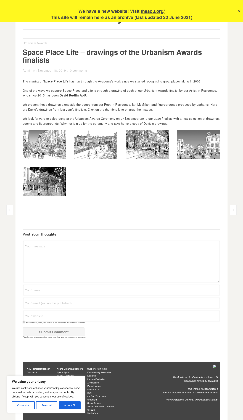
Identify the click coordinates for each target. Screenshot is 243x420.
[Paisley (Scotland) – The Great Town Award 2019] (95, 169)
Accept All (69, 405)
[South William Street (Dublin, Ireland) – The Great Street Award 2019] (147, 195)
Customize (23, 405)
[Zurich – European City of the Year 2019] (147, 144)
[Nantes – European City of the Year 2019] (95, 144)
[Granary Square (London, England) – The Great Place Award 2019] (190, 195)
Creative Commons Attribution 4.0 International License (189, 392)
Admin (27, 70)
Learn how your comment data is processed (69, 337)
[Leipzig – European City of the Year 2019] (44, 144)
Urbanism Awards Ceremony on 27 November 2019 (111, 118)
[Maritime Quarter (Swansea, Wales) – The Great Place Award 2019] (95, 208)
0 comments (78, 70)
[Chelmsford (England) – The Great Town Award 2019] (44, 181)
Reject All (46, 405)
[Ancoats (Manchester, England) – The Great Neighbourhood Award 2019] (147, 169)
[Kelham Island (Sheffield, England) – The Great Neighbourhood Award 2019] (95, 182)
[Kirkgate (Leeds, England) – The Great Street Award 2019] (95, 195)
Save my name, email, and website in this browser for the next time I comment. (56, 322)
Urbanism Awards (35, 43)
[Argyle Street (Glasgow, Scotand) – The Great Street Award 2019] (147, 182)
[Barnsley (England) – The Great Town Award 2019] (198, 144)
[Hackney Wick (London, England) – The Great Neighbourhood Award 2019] (198, 169)
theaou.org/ (153, 11)
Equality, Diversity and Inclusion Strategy (196, 399)
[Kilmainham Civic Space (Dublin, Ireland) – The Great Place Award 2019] (44, 208)
